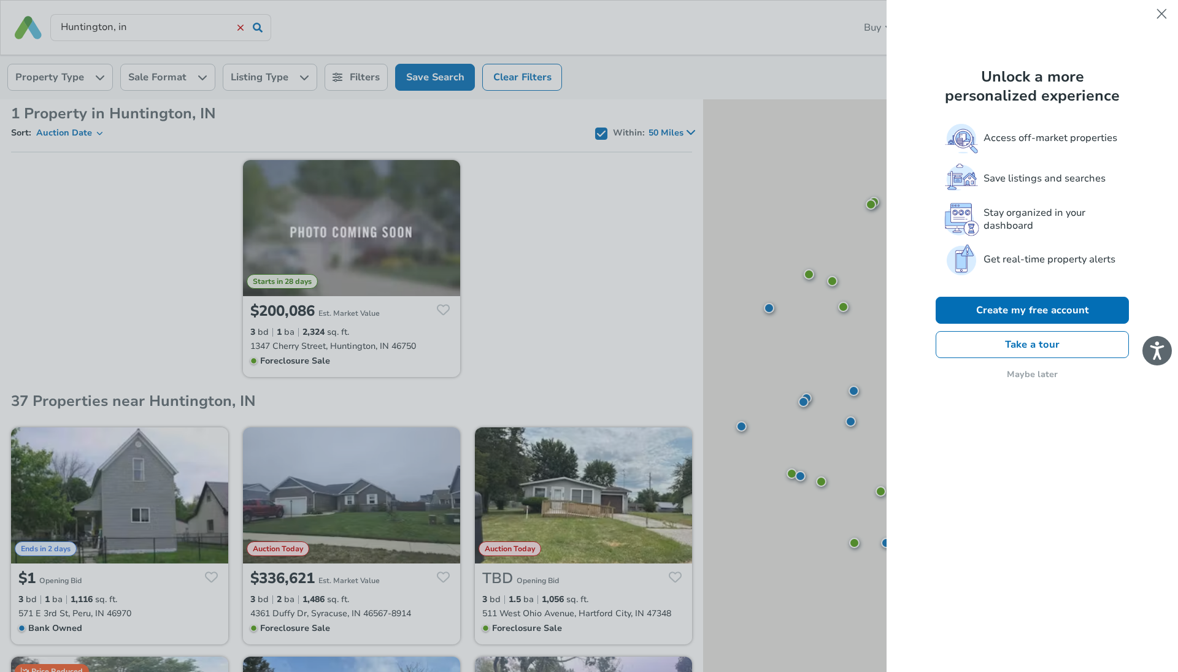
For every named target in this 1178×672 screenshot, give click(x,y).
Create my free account (1032, 310)
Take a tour (1032, 344)
